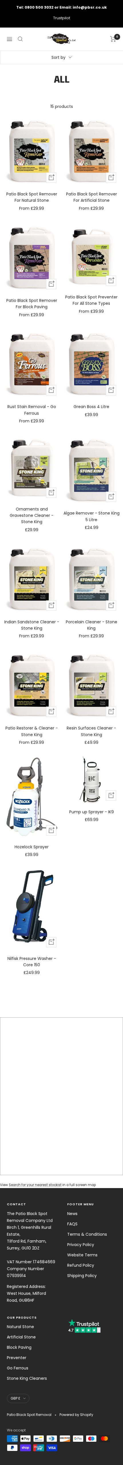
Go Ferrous (17, 1368)
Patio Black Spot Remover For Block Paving (31, 304)
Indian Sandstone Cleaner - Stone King (31, 625)
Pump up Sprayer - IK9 (91, 812)
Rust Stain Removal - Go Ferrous (31, 410)
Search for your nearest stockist (35, 1185)
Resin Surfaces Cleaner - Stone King (91, 731)
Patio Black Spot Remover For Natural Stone (31, 197)
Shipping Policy (82, 1275)
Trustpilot (61, 18)
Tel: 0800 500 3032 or (37, 7)
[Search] (20, 39)
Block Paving (19, 1347)
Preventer (16, 1358)
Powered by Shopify (76, 1414)
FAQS (72, 1224)
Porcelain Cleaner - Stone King (91, 625)
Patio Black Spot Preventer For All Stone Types (91, 300)
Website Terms (82, 1255)
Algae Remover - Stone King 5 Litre (92, 516)
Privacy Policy (80, 1244)
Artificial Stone (21, 1337)
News (72, 1213)
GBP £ (15, 1398)
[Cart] (113, 39)
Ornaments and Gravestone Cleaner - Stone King (31, 515)
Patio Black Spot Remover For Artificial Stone (91, 197)
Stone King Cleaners (27, 1378)
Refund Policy (80, 1265)
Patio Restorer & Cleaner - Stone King (31, 731)
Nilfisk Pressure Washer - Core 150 (31, 962)
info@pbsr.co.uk (90, 7)
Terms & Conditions (87, 1234)
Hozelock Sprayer (32, 847)
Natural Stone (20, 1327)
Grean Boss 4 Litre (91, 407)
